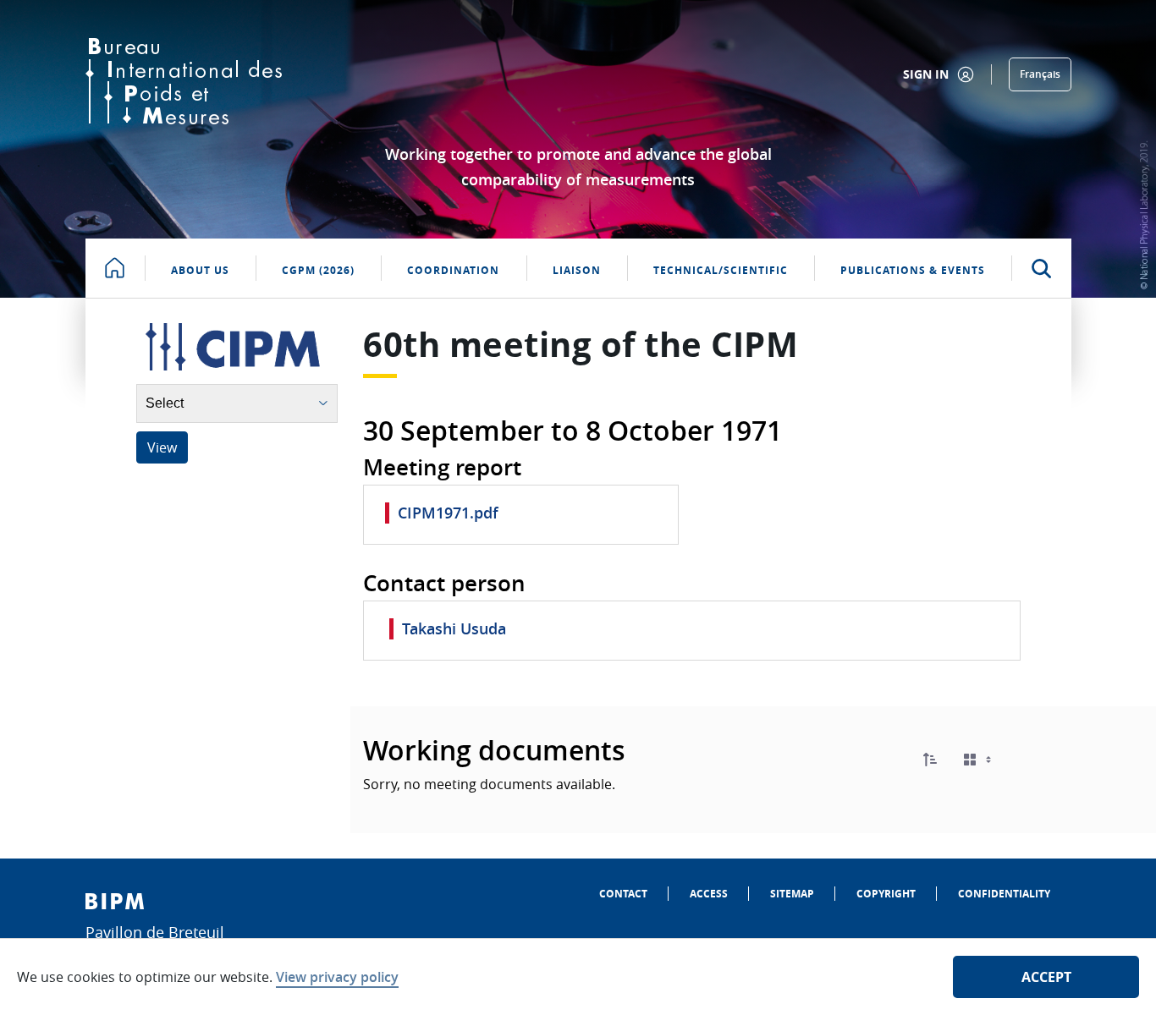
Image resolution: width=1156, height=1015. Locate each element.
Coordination (453, 270)
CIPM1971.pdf (448, 512)
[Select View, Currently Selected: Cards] (979, 760)
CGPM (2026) (318, 270)
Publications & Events (912, 270)
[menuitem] (623, 893)
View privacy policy (337, 977)
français (1040, 74)
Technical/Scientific (720, 270)
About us (200, 270)
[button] (930, 759)
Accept (1046, 977)
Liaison (577, 270)
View (162, 447)
